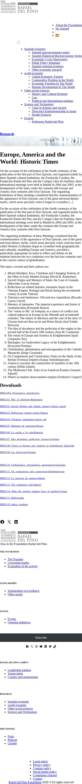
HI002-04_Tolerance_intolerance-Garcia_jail (23, 419)
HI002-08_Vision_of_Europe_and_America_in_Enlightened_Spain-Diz (37, 445)
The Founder (15, 559)
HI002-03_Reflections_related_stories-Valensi (24, 413)
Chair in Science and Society (49, 107)
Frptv (11, 736)
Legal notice (40, 761)
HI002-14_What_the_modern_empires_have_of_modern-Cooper (33, 491)
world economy (33, 73)
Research (7, 134)
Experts (28, 118)
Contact (37, 778)
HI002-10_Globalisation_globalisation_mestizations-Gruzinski (33, 465)
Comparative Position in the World (52, 80)
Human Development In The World (53, 87)
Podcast (12, 740)
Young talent (15, 673)
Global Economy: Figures (47, 76)
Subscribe (41, 637)
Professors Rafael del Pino (48, 121)
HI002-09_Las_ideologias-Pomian (18, 452)
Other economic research (47, 69)
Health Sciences (41, 114)
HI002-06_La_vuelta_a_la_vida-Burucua (21, 432)
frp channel (62, 28)
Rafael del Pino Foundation (25, 782)
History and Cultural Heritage (50, 94)
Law (34, 97)
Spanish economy (35, 49)
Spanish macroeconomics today (51, 52)
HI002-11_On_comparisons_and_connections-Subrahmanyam (32, 471)
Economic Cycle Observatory (50, 59)
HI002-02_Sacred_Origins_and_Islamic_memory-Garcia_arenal (33, 406)
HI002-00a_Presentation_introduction (19, 393)
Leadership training (19, 670)
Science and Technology (39, 104)
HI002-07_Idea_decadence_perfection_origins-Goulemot (29, 439)
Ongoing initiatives (19, 622)
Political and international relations (52, 100)
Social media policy (45, 771)
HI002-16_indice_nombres (14, 504)
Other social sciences (36, 90)
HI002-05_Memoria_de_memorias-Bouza (21, 426)
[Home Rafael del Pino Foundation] (19, 12)
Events (12, 619)
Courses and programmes (23, 677)
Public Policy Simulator (46, 62)
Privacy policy (41, 765)
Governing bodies (18, 562)
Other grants (15, 594)
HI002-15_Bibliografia (12, 498)
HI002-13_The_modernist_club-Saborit (20, 484)
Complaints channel (45, 775)
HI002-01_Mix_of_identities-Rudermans (21, 399)
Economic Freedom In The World (52, 83)
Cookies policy (42, 768)
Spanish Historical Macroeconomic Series (57, 55)
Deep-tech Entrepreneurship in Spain (54, 111)
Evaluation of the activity (23, 566)
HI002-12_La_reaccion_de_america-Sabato (22, 478)
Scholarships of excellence (23, 590)
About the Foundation (68, 25)
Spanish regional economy (48, 66)
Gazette (12, 743)
